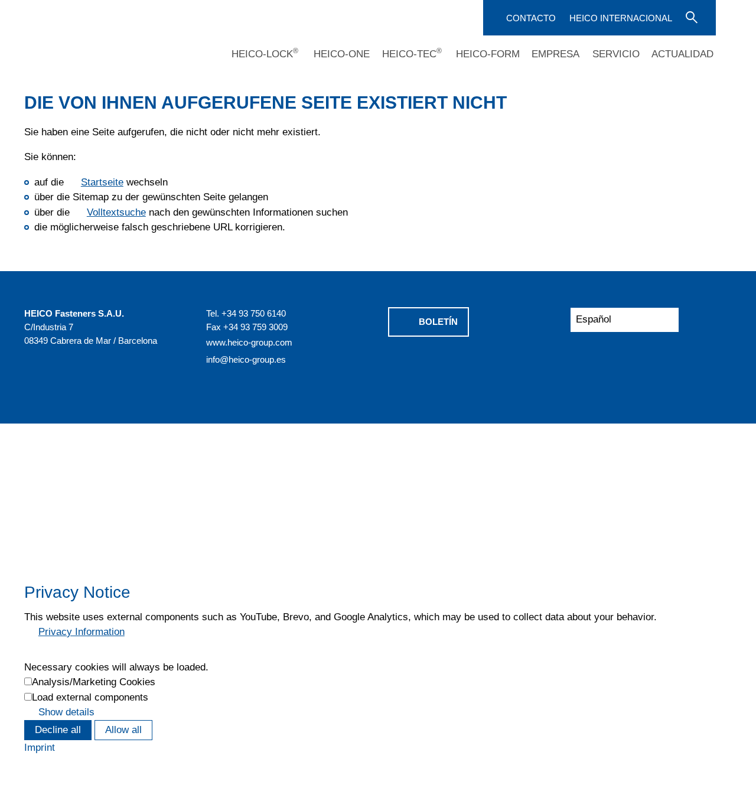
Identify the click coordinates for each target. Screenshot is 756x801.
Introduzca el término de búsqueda (690, 16)
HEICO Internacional (620, 18)
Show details (66, 712)
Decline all (58, 729)
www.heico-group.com (249, 342)
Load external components (90, 697)
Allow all (123, 729)
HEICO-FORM (488, 54)
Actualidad (682, 54)
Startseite (102, 182)
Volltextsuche (116, 212)
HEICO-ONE (342, 54)
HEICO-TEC (412, 53)
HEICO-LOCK (265, 53)
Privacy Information (81, 631)
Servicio (616, 54)
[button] (437, 367)
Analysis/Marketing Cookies (93, 682)
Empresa (555, 54)
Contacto (531, 18)
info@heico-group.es (246, 359)
